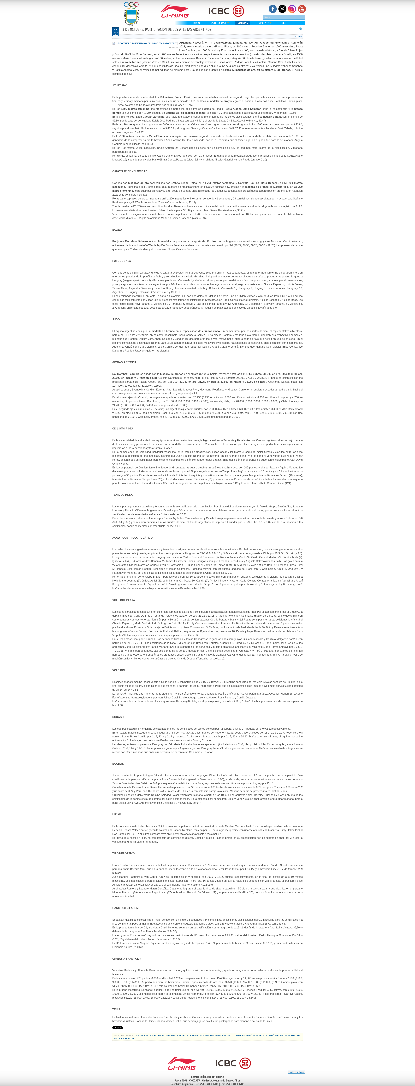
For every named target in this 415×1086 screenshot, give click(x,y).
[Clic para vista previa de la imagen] (145, 43)
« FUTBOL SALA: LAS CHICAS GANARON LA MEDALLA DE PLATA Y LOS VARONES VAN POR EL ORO (184, 1035)
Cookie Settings (296, 1072)
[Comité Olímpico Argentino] (131, 14)
